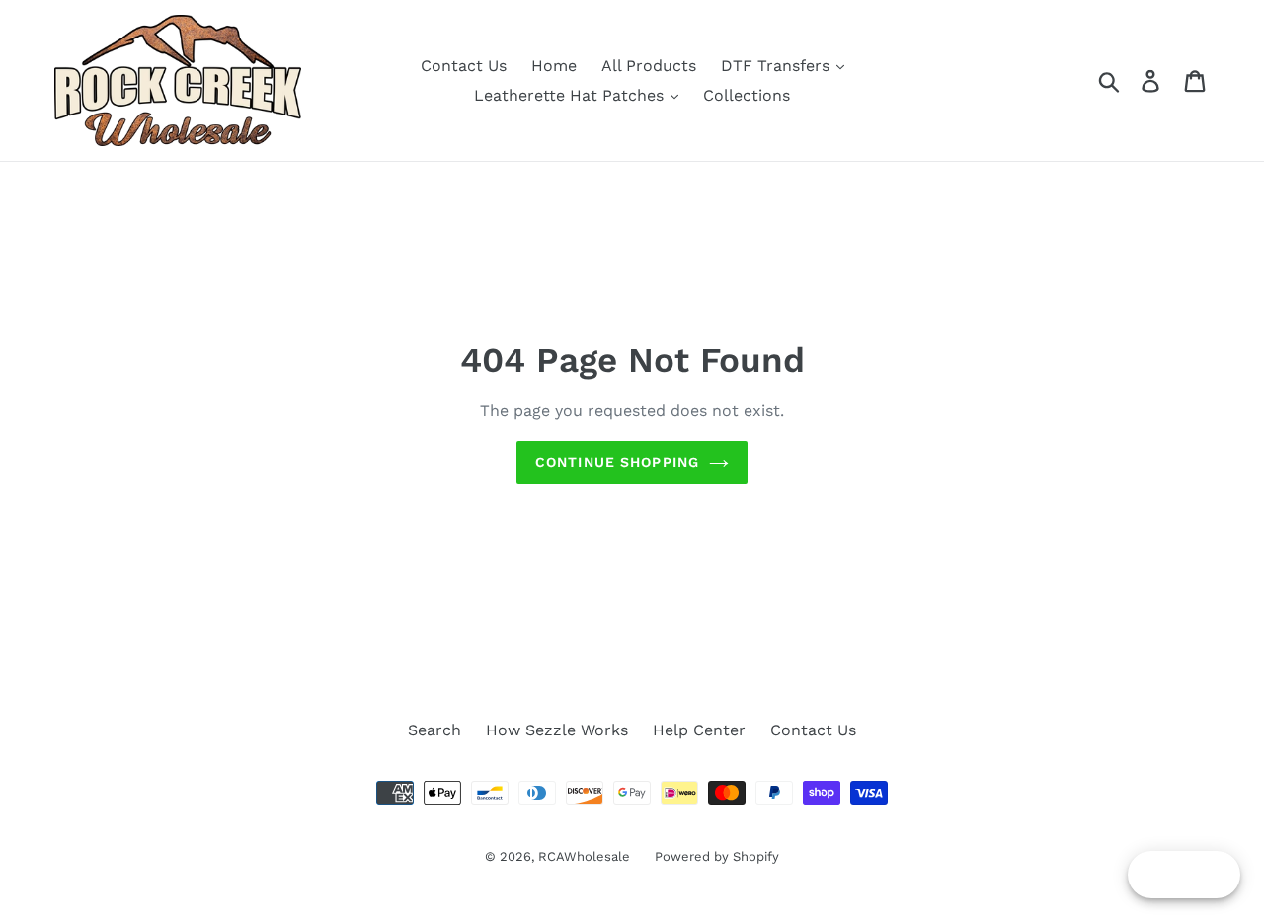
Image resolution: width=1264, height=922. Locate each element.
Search (434, 730)
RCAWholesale (584, 856)
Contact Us (464, 65)
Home (554, 65)
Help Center (699, 730)
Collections (746, 95)
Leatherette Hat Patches (571, 95)
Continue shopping (617, 462)
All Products (648, 65)
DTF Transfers (777, 65)
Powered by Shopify (717, 856)
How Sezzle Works (557, 730)
